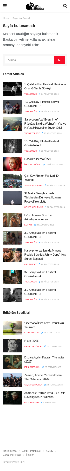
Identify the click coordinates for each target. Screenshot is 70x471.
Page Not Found (21, 18)
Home (6, 18)
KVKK (49, 450)
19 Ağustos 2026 (49, 282)
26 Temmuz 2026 (52, 367)
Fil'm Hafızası (31, 402)
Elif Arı (28, 225)
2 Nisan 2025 (49, 402)
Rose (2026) (31, 340)
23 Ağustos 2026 (52, 133)
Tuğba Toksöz (32, 133)
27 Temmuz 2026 (54, 346)
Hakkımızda (10, 450)
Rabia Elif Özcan (33, 346)
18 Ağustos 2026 (49, 299)
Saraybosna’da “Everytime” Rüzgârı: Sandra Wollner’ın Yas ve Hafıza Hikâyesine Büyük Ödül (45, 123)
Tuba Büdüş (30, 94)
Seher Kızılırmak (33, 185)
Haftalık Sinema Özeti (37, 159)
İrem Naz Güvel (32, 164)
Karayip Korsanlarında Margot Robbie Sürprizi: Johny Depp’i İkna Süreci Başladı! (45, 254)
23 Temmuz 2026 (54, 385)
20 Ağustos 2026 (55, 207)
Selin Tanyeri (31, 333)
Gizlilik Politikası (31, 450)
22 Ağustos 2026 (54, 164)
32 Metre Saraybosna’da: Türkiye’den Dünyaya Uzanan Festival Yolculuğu (42, 197)
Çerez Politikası (12, 454)
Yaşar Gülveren (33, 385)
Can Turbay (30, 264)
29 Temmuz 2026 (51, 333)
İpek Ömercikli (32, 367)
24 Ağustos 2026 (49, 94)
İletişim (30, 454)
